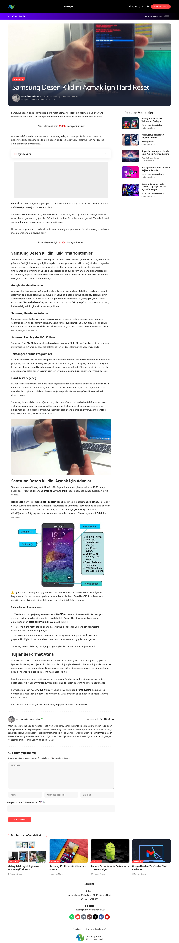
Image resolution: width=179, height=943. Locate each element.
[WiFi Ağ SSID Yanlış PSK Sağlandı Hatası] (130, 140)
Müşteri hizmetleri (94, 939)
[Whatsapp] (71, 917)
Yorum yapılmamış (52, 96)
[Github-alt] (83, 917)
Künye (14, 16)
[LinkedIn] (113, 719)
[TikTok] (139, 6)
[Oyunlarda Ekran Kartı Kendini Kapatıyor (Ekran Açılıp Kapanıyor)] (130, 190)
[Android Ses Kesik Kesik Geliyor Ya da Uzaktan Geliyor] (110, 851)
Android (18, 79)
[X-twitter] (95, 917)
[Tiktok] (89, 917)
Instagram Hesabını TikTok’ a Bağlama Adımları (156, 169)
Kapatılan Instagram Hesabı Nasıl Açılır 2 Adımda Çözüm (155, 152)
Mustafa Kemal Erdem (31, 96)
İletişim (22, 16)
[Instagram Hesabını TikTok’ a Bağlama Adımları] (130, 172)
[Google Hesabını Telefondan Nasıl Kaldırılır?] (151, 851)
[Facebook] (130, 6)
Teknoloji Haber (148, 141)
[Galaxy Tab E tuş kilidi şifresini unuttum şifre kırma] (27, 851)
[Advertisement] (61, 180)
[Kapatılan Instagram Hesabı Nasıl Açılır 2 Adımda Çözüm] (130, 156)
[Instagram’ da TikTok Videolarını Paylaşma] (130, 123)
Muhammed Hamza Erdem (152, 125)
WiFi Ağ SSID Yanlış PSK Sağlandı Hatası (153, 136)
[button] (148, 6)
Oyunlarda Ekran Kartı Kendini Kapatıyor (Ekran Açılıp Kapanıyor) (154, 186)
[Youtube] (107, 917)
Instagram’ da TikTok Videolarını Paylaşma (152, 120)
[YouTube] (136, 6)
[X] (132, 6)
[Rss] (142, 6)
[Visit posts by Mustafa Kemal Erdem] (16, 98)
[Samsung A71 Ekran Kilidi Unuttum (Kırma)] (69, 851)
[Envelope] (77, 917)
